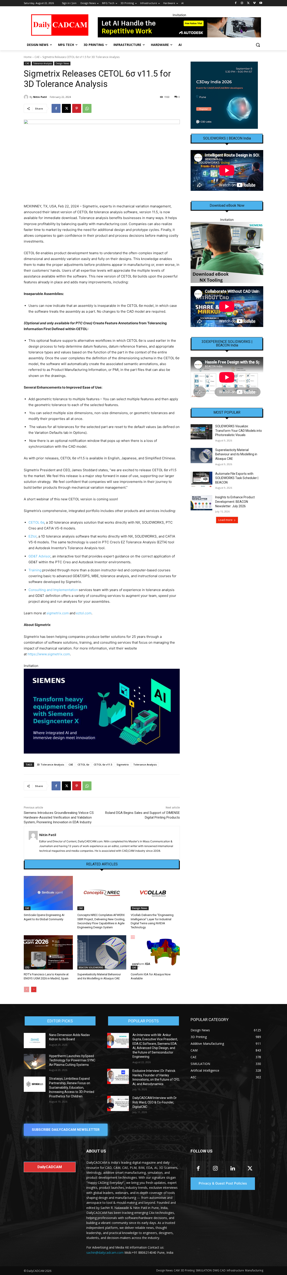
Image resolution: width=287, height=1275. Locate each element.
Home (28, 57)
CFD (27, 967)
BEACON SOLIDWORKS (91, 967)
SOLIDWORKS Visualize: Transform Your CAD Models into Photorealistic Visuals (238, 430)
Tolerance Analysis (42, 63)
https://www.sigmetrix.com (49, 654)
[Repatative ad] (179, 27)
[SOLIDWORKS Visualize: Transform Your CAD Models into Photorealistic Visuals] (201, 431)
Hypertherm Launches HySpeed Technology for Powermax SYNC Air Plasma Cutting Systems (72, 1060)
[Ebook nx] (227, 252)
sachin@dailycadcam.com (105, 1252)
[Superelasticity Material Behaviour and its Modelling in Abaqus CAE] (101, 952)
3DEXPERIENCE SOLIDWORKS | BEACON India (227, 343)
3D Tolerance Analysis (50, 764)
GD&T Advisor (39, 556)
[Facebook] (235, 3)
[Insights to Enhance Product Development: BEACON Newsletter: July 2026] (201, 502)
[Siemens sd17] (102, 711)
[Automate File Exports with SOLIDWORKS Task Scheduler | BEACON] (201, 479)
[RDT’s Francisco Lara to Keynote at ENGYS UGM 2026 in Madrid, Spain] (48, 952)
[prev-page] (26, 989)
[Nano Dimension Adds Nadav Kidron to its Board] (35, 1040)
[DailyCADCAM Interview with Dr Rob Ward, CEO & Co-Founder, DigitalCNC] (118, 1103)
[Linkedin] (232, 1168)
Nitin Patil (40, 97)
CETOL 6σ (36, 522)
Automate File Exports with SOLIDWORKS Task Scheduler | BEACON (236, 478)
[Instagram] (242, 3)
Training (34, 570)
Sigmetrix (123, 764)
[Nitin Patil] (27, 97)
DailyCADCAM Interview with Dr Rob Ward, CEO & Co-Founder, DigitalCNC (155, 1102)
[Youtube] (260, 3)
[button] (257, 44)
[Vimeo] (254, 3)
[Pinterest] (76, 108)
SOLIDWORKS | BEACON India (227, 138)
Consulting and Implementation (53, 590)
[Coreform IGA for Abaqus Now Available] (155, 952)
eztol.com (83, 613)
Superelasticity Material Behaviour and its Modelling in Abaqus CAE (236, 454)
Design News (62, 63)
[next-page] (34, 989)
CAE (37, 57)
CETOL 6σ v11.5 (103, 764)
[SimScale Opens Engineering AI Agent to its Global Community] (48, 893)
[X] (248, 3)
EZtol (32, 536)
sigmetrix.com (57, 613)
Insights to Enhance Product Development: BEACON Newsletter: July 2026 (235, 501)
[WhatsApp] (87, 108)
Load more (225, 520)
